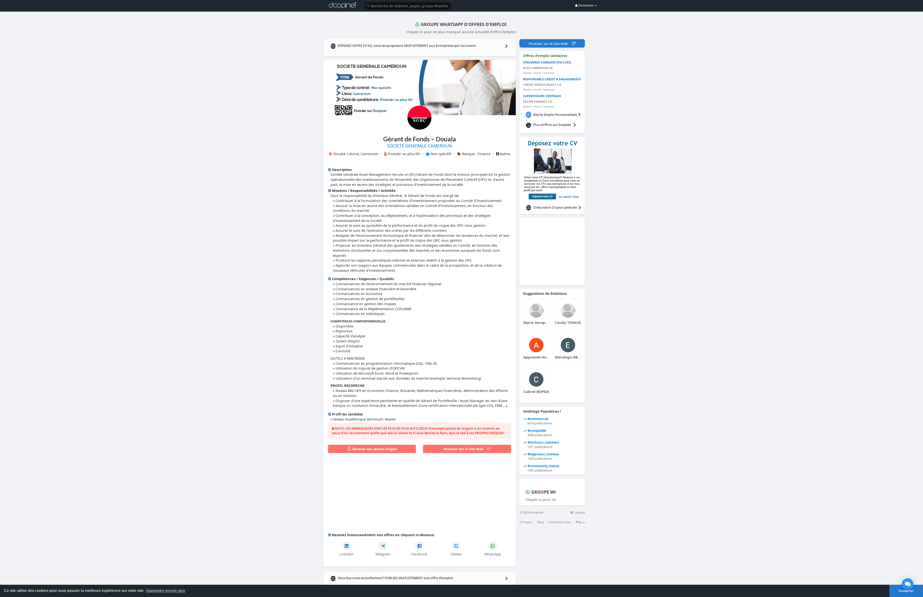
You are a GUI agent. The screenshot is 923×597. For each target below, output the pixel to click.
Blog (540, 522)
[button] (408, 5)
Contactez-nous (559, 522)
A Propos (525, 522)
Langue (579, 512)
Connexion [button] (585, 5)
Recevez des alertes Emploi (374, 449)
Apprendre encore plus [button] (165, 591)
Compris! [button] (906, 591)
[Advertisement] (419, 494)
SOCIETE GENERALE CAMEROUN (419, 146)
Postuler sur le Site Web (465, 449)
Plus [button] (579, 522)
